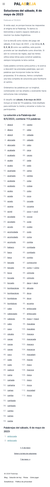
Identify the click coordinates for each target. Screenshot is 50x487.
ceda (29, 160)
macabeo (31, 329)
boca (9, 273)
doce (29, 298)
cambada (11, 400)
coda (29, 222)
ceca (29, 150)
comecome (32, 262)
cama (9, 375)
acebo (10, 191)
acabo (10, 165)
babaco (10, 247)
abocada (11, 140)
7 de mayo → (25, 459)
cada (9, 359)
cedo (29, 165)
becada (10, 262)
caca (9, 329)
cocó (36, 211)
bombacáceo (13, 293)
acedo (10, 201)
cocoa (29, 216)
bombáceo (12, 303)
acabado (11, 155)
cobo (29, 191)
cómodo (30, 278)
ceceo (29, 155)
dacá (35, 283)
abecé (10, 135)
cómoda (30, 273)
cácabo (10, 334)
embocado (31, 314)
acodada (11, 216)
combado (31, 252)
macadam (31, 354)
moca (29, 385)
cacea (10, 344)
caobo (29, 125)
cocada (30, 201)
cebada (30, 135)
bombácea (12, 298)
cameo (10, 416)
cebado (30, 140)
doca (29, 293)
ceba (29, 130)
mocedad (31, 390)
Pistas (25, 477)
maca (29, 319)
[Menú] (3, 4)
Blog (6, 477)
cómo (36, 268)
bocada (10, 278)
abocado (11, 145)
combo (30, 257)
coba (29, 181)
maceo (30, 359)
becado (10, 268)
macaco (30, 344)
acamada (11, 170)
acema (10, 206)
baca (9, 252)
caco (9, 354)
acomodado (12, 237)
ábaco (10, 130)
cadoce (10, 370)
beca (9, 257)
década (30, 288)
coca (29, 196)
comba (30, 242)
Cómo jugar (34, 477)
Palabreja (14, 474)
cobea (29, 186)
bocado (10, 283)
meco (29, 380)
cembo (30, 176)
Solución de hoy (15, 477)
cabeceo (11, 319)
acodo (10, 227)
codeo (29, 227)
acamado (11, 176)
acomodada (12, 232)
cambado (11, 405)
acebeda (11, 181)
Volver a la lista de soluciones (25, 453)
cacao (10, 339)
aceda (10, 196)
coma (29, 237)
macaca (30, 334)
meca (29, 375)
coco (29, 211)
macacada (31, 339)
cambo (10, 411)
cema (29, 170)
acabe (10, 160)
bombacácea (13, 288)
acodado (11, 222)
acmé (9, 211)
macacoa (31, 349)
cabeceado (12, 314)
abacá (10, 125)
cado (9, 365)
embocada (31, 308)
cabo (9, 324)
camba (10, 395)
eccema (30, 303)
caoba (10, 421)
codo (29, 232)
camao (10, 390)
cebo (29, 145)
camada (10, 380)
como (29, 268)
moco (29, 395)
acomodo (11, 242)
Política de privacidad (23, 482)
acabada (11, 150)
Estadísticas (9, 482)
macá (36, 319)
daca (29, 283)
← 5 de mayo (25, 448)
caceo (10, 349)
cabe (9, 308)
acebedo (11, 186)
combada (31, 247)
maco (29, 365)
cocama (30, 206)
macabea (31, 324)
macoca (30, 370)
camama (11, 385)
